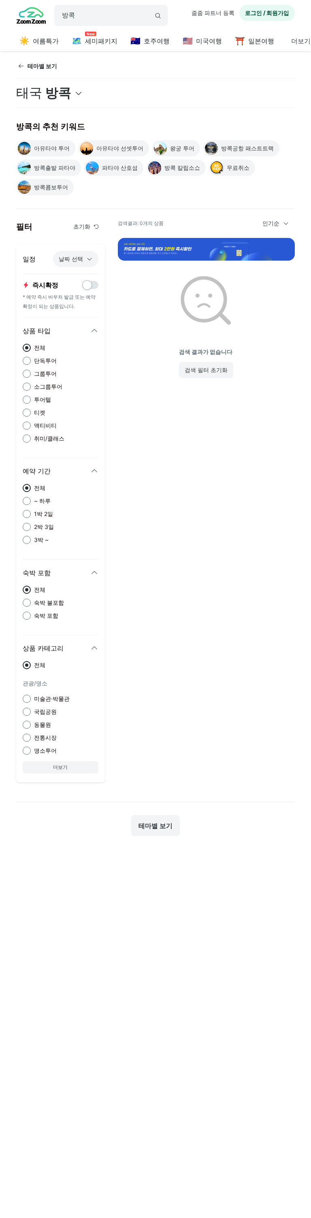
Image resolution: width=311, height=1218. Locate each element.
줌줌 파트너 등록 (213, 12)
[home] (31, 16)
